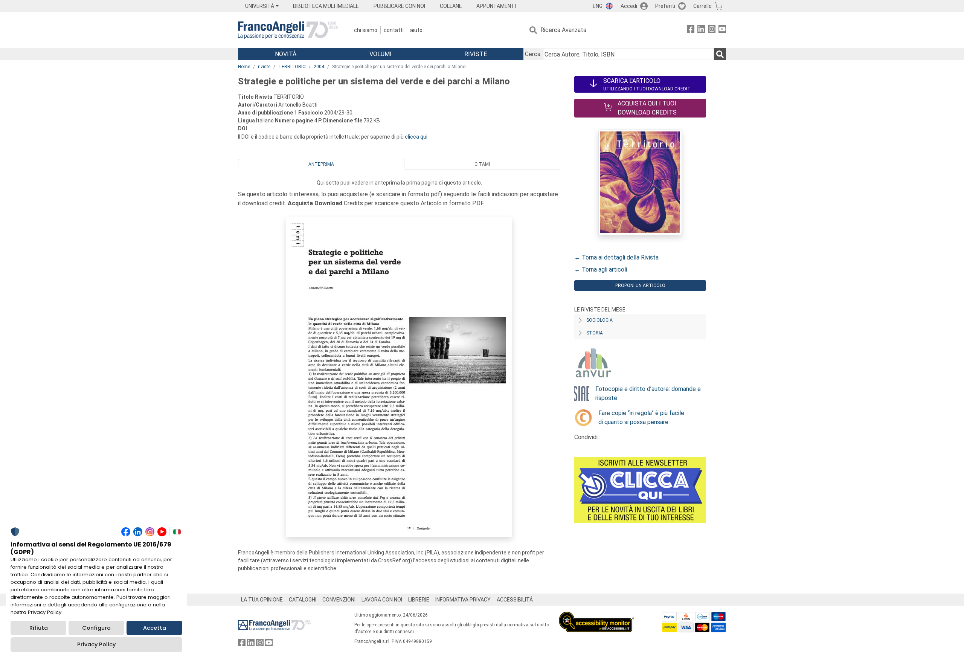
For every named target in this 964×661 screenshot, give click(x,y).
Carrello (702, 6)
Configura (96, 628)
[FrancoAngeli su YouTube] (722, 30)
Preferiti (665, 6)
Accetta (154, 628)
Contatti (394, 30)
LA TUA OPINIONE (262, 600)
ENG (597, 6)
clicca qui (416, 137)
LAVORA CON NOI (382, 600)
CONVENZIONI (338, 600)
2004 (319, 66)
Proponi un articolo (640, 285)
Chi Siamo (365, 30)
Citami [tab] (482, 164)
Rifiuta (38, 628)
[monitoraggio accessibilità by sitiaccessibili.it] (596, 616)
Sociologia (599, 320)
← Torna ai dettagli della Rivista (616, 257)
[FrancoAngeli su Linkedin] (701, 30)
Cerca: (533, 54)
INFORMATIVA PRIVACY (463, 600)
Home (244, 66)
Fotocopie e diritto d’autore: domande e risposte (648, 393)
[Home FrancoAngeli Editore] (288, 30)
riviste (264, 66)
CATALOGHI (302, 600)
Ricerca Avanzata (563, 30)
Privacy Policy (96, 644)
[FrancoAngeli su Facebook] (690, 30)
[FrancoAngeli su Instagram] (711, 30)
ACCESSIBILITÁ (515, 600)
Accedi (629, 6)
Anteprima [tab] (321, 164)
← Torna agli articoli (600, 269)
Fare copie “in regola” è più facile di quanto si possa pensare (641, 417)
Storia (594, 333)
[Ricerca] (720, 54)
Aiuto (416, 30)
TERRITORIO (292, 66)
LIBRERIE (418, 600)
